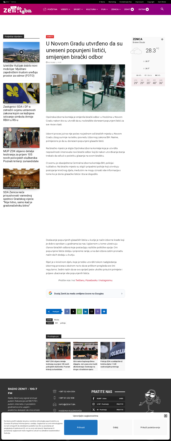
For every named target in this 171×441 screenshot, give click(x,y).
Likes (121, 398)
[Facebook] (67, 311)
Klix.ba (56, 320)
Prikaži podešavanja (150, 427)
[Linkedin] (85, 311)
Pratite (120, 404)
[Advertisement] (85, 24)
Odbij (115, 427)
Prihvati (81, 427)
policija (63, 323)
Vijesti (6, 61)
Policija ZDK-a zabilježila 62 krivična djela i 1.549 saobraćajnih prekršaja (111, 364)
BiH (56, 323)
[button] (165, 416)
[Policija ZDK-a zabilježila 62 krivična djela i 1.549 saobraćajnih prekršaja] (112, 350)
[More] (104, 311)
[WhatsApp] (79, 311)
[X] (73, 311)
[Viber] (97, 311)
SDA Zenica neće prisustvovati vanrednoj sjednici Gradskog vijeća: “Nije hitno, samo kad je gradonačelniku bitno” (18, 199)
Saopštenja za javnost (11, 188)
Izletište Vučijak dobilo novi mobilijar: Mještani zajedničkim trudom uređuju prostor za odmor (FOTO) (20, 70)
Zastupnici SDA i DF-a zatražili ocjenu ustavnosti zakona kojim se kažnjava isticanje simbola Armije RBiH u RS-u (19, 113)
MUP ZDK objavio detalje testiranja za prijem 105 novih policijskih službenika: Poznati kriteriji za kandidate (21, 156)
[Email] (91, 311)
